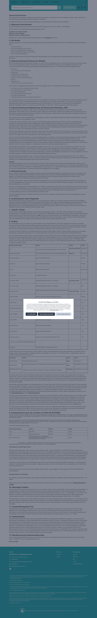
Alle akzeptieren (31, 314)
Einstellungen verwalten (63, 314)
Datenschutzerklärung (54, 310)
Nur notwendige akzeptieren (46, 314)
